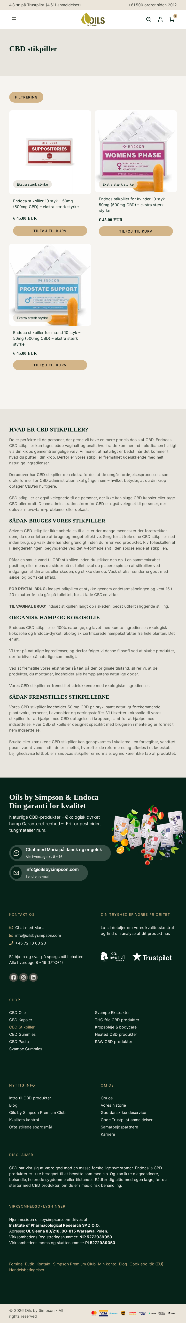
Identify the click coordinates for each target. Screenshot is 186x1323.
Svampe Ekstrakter (112, 1012)
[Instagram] (23, 977)
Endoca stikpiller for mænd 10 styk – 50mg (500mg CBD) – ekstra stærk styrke (46, 338)
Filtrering (26, 97)
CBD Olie (17, 1012)
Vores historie (113, 1105)
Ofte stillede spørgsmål (30, 1127)
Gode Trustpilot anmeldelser (127, 1119)
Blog (13, 1105)
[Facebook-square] (13, 977)
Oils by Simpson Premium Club (37, 1112)
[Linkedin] (33, 977)
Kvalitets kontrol (24, 1119)
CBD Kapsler (20, 1019)
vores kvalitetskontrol (154, 927)
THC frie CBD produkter (117, 1019)
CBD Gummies (22, 1034)
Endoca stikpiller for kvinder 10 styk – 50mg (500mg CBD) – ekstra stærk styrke (133, 205)
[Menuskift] (14, 19)
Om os (107, 1098)
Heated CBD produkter (116, 1034)
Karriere (108, 1134)
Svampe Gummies (25, 1048)
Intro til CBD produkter (30, 1098)
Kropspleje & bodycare (116, 1027)
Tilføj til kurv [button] (50, 231)
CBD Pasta (19, 1041)
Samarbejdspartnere (119, 1127)
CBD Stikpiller (22, 1027)
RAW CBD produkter (113, 1041)
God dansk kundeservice (123, 1112)
